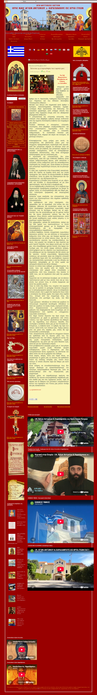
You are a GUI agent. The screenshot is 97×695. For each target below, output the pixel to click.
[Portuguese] (60, 51)
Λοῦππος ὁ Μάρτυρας (19, 126)
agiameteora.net (36, 390)
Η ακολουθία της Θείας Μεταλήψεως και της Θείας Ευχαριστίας (21, 575)
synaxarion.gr (16, 146)
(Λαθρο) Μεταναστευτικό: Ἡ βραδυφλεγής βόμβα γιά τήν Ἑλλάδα (21, 610)
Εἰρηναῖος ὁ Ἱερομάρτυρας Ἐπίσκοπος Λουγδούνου (16, 130)
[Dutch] (51, 51)
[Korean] (68, 51)
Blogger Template (43, 693)
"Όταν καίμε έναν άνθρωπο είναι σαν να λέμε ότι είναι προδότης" (20, 622)
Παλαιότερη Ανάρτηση (63, 406)
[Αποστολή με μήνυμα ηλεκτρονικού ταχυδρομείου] (30, 399)
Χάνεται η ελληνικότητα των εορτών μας (47, 68)
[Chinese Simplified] (51, 55)
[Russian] (55, 51)
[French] (34, 51)
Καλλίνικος (19, 134)
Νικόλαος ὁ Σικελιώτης (18, 138)
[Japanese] (64, 51)
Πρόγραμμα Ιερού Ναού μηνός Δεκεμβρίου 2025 (21, 523)
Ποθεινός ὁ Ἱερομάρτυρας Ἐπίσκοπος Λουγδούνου (15, 133)
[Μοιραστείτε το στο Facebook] (36, 399)
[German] (38, 51)
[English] (30, 51)
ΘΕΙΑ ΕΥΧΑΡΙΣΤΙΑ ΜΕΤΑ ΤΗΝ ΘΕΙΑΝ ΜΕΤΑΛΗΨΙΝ (20, 551)
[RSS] (7, 689)
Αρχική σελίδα (48, 406)
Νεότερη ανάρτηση (33, 406)
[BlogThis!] (32, 399)
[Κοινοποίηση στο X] (34, 399)
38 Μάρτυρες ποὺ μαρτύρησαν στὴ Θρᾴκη (16, 135)
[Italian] (47, 51)
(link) (38, 688)
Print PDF (46, 71)
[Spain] (43, 51)
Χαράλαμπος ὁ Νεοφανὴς (16, 139)
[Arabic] (47, 55)
